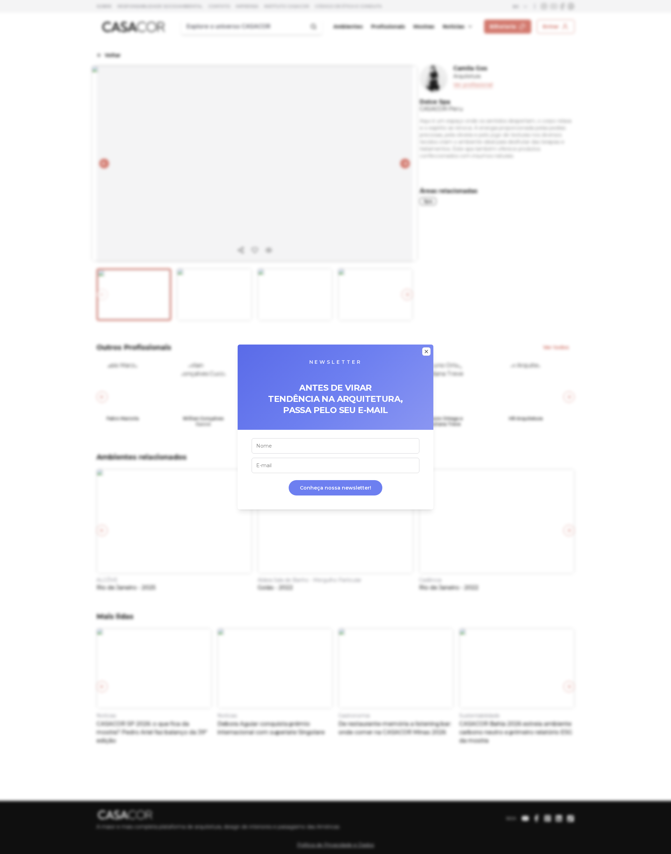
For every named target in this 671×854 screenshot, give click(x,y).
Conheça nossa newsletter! (335, 488)
